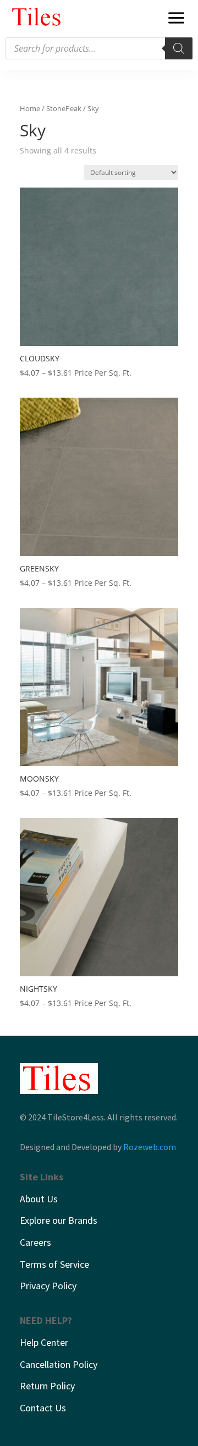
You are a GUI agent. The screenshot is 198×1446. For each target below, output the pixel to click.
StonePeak (63, 108)
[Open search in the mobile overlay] (99, 48)
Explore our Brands (58, 1220)
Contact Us (43, 1407)
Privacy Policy (48, 1285)
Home (30, 108)
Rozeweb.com (149, 1146)
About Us (39, 1198)
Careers (35, 1242)
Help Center (44, 1342)
